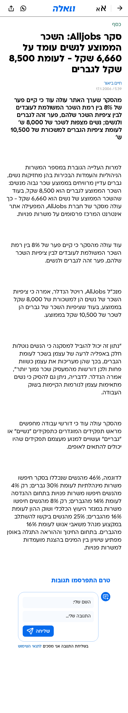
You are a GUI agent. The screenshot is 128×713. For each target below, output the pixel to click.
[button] (101, 8)
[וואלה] (64, 8)
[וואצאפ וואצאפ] (23, 8)
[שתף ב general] (11, 8)
